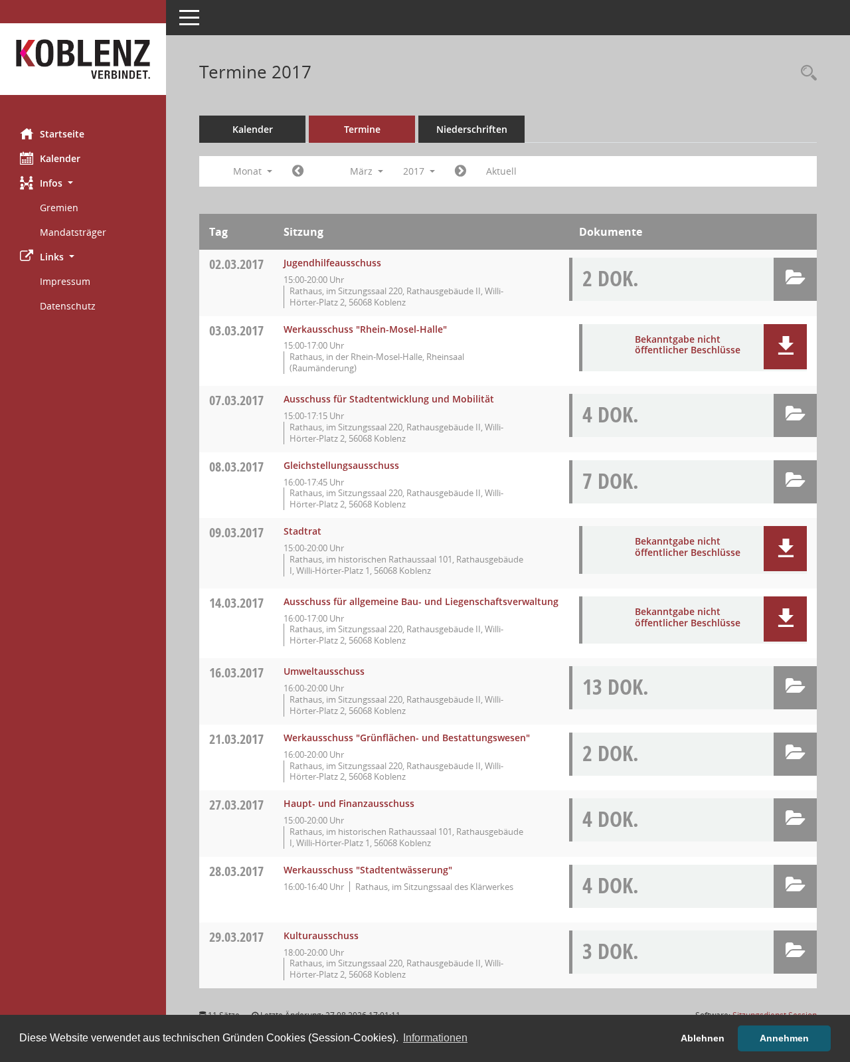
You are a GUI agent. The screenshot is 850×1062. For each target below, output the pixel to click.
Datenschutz (68, 306)
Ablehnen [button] (702, 1038)
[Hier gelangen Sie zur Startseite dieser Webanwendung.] (83, 59)
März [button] (362, 171)
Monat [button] (248, 171)
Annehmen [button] (784, 1038)
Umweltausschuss (324, 671)
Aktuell (501, 171)
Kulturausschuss (321, 935)
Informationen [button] (435, 1037)
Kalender (60, 158)
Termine (362, 129)
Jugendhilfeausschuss (332, 262)
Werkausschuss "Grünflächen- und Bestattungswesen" (407, 737)
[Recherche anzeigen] (805, 73)
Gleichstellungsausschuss (341, 465)
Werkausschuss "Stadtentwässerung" (368, 869)
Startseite (62, 134)
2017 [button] (415, 171)
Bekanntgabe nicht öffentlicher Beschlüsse (687, 345)
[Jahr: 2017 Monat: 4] (460, 171)
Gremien (59, 207)
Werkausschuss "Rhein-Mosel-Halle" (365, 329)
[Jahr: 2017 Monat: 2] (297, 171)
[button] (83, 183)
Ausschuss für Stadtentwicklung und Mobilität (389, 399)
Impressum (65, 281)
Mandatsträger (73, 232)
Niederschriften (471, 129)
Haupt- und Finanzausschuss (349, 803)
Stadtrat (302, 531)
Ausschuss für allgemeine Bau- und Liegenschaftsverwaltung (421, 601)
